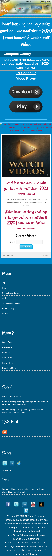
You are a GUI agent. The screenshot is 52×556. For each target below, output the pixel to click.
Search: (12, 242)
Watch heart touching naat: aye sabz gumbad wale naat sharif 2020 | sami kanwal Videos (26, 217)
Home (4, 288)
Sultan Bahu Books (10, 293)
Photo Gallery (8, 308)
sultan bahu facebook (11, 396)
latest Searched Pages (26, 228)
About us (6, 352)
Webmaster (7, 347)
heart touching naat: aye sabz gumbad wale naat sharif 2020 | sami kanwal (26, 188)
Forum (5, 313)
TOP (46, 255)
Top (3, 283)
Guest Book (7, 342)
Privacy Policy (8, 363)
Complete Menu (9, 368)
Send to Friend (8, 470)
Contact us (7, 358)
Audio (4, 298)
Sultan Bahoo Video (11, 303)
